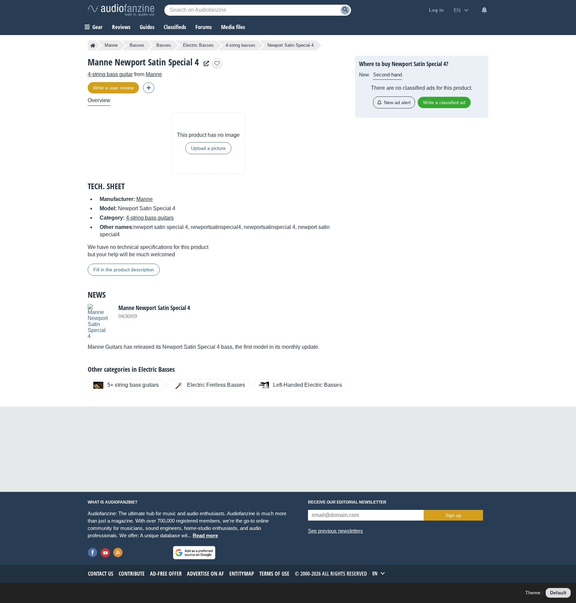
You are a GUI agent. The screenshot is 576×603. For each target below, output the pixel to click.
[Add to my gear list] (217, 63)
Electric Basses (198, 45)
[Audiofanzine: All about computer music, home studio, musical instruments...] (121, 10)
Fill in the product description (123, 269)
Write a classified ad (444, 102)
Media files (233, 27)
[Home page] (92, 45)
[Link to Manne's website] (204, 63)
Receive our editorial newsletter (347, 502)
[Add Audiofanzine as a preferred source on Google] (194, 552)
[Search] (345, 10)
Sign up (453, 515)
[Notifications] (484, 10)
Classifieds (175, 27)
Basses (137, 45)
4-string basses (240, 45)
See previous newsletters (335, 531)
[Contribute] (148, 87)
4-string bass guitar (110, 74)
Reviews (121, 27)
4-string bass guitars (150, 218)
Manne (111, 45)
